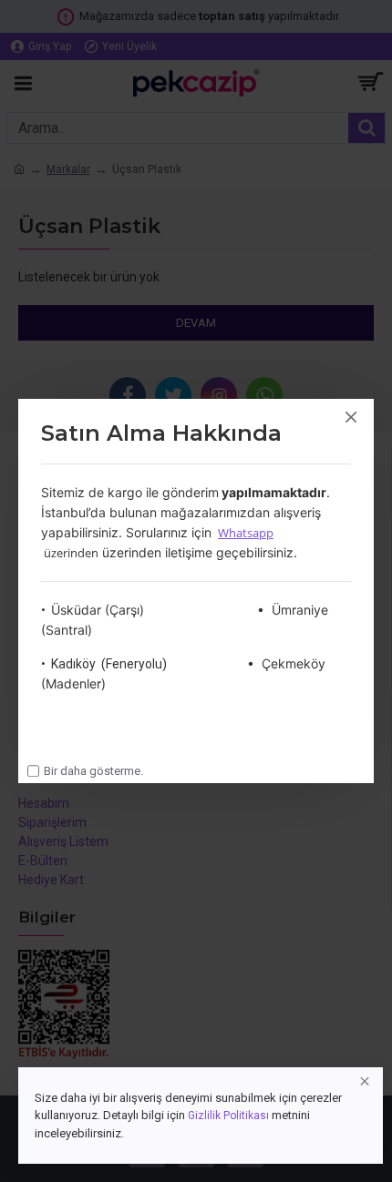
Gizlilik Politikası (228, 1115)
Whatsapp (245, 533)
